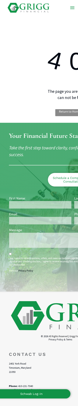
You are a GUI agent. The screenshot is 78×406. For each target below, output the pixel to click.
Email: (13, 214)
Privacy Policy (26, 270)
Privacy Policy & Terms (60, 339)
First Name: (17, 198)
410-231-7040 (25, 386)
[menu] (72, 8)
